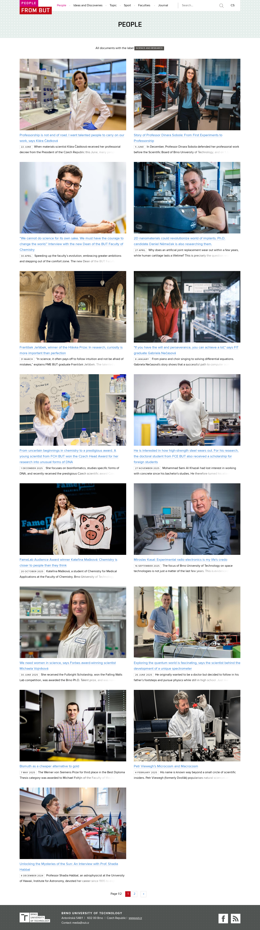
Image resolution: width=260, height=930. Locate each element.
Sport (127, 5)
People (61, 5)
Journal (163, 5)
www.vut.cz (135, 918)
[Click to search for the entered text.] (221, 6)
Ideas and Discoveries (87, 5)
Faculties (144, 5)
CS (232, 5)
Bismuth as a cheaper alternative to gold (49, 766)
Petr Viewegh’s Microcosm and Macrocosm (166, 766)
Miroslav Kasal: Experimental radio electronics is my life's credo (180, 560)
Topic (113, 5)
